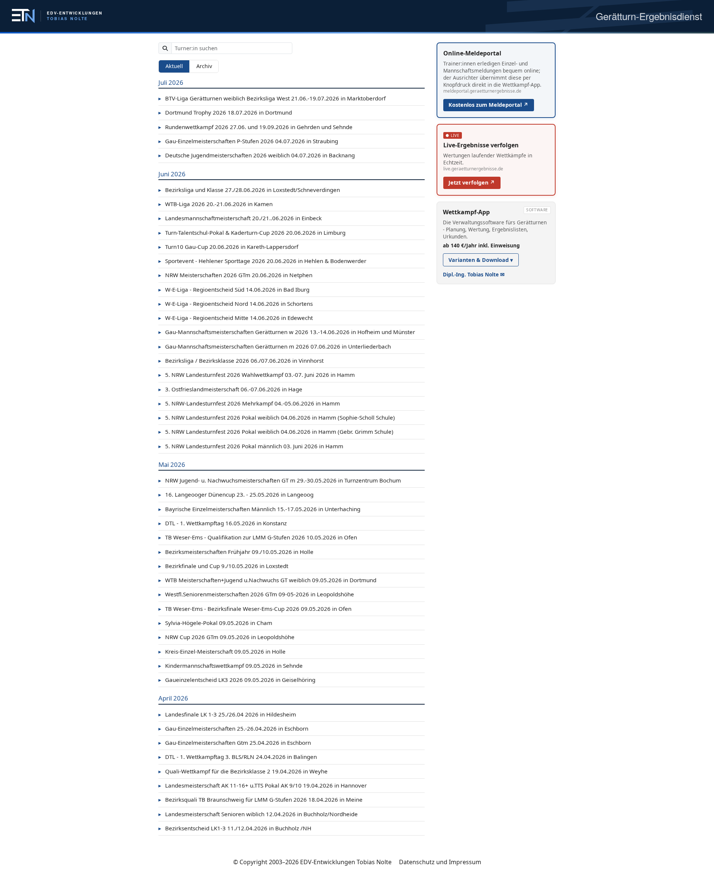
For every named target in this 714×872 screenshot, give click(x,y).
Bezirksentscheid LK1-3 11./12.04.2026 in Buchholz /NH (234, 828)
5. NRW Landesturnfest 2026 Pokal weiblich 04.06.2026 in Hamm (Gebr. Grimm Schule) (275, 431)
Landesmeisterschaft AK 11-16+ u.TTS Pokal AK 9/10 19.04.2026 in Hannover (262, 785)
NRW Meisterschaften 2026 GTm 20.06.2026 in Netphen (235, 275)
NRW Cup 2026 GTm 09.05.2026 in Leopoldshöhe (226, 637)
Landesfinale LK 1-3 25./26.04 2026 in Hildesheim (227, 714)
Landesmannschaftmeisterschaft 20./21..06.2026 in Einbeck (240, 218)
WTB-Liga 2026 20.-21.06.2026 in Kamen (215, 204)
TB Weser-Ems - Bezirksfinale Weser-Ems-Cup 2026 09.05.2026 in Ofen (254, 608)
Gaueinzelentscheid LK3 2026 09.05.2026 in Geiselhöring (236, 679)
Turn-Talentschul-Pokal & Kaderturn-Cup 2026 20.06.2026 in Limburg (251, 232)
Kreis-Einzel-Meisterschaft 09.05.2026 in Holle (222, 651)
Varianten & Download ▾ (480, 259)
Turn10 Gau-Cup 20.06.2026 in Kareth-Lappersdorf (228, 246)
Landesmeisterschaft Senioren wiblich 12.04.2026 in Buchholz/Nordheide (258, 814)
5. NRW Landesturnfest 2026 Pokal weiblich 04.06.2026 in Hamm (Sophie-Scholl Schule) (276, 417)
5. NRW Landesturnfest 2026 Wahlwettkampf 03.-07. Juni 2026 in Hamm (256, 374)
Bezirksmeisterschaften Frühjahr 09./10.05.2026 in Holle (235, 551)
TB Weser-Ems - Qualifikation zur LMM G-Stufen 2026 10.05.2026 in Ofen (257, 537)
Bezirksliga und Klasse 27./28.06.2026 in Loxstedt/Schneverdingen (249, 189)
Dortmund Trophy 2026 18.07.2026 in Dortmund (225, 112)
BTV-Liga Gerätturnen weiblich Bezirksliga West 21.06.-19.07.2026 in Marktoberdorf (272, 98)
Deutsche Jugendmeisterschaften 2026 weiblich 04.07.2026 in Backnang (256, 155)
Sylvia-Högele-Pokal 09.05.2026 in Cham (215, 622)
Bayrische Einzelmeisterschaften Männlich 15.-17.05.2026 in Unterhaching (259, 509)
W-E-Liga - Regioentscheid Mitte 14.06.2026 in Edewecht (235, 317)
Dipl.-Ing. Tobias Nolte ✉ (474, 274)
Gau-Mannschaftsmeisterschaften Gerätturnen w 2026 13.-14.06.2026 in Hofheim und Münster (286, 332)
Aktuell (174, 66)
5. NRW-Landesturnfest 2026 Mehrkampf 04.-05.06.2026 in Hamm (249, 403)
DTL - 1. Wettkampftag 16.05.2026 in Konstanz (222, 523)
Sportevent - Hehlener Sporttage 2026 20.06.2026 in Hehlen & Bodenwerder (262, 261)
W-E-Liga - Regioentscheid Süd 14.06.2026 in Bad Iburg (233, 289)
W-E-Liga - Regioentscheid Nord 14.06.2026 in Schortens (235, 303)
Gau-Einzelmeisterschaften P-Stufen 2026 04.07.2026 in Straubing (248, 141)
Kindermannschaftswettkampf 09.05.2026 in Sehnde (230, 665)
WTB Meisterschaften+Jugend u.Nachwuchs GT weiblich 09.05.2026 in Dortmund (267, 580)
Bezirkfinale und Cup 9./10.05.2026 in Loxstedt (223, 566)
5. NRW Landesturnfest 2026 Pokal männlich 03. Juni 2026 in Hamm (250, 446)
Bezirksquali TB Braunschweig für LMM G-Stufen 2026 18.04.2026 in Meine (260, 799)
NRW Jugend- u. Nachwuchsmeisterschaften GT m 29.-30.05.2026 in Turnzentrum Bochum (279, 480)
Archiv (204, 66)
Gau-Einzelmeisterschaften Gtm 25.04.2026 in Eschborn (234, 742)
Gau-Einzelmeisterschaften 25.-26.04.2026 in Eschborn (233, 728)
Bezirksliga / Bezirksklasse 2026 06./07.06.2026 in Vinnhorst (241, 360)
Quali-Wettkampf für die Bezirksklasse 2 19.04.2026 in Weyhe (243, 771)
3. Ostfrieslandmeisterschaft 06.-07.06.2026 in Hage (230, 389)
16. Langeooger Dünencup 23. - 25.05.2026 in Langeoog (235, 494)
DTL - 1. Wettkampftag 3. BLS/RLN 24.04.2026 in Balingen (237, 756)
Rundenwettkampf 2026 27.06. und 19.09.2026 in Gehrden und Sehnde (255, 127)
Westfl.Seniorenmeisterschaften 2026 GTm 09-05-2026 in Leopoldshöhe (256, 594)
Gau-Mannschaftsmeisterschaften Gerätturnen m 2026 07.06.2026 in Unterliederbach (274, 346)
